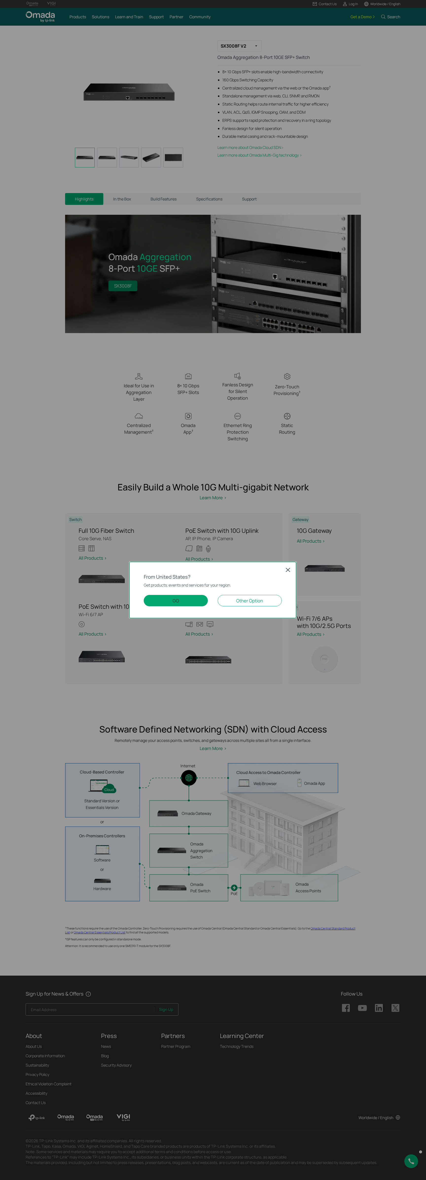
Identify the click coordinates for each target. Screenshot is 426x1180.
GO (176, 601)
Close (287, 570)
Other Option (249, 601)
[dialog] (213, 590)
